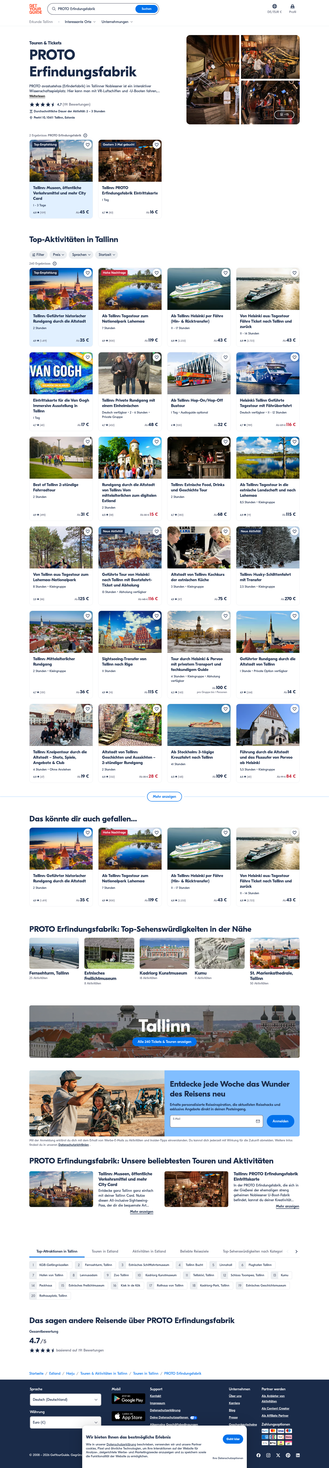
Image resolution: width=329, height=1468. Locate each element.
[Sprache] (274, 6)
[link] (61, 179)
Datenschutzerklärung (165, 1410)
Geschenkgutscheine (243, 1424)
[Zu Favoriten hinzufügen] (88, 145)
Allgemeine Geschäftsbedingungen (174, 1424)
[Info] (85, 136)
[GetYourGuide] (35, 9)
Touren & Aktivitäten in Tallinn (103, 1374)
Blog (232, 1410)
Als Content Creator (275, 1408)
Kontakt (155, 1396)
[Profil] (292, 6)
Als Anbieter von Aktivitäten (273, 1398)
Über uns (235, 1396)
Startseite (36, 1374)
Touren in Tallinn (145, 1374)
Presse (233, 1417)
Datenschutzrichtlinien (73, 1145)
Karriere (234, 1403)
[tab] (57, 1251)
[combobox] (91, 9)
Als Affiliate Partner (275, 1416)
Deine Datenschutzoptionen (169, 1417)
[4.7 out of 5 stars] (42, 1350)
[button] (61, 179)
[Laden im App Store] (128, 1417)
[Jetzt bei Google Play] (128, 1399)
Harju (70, 1374)
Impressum (157, 1403)
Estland (54, 1374)
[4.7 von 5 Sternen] (42, 104)
